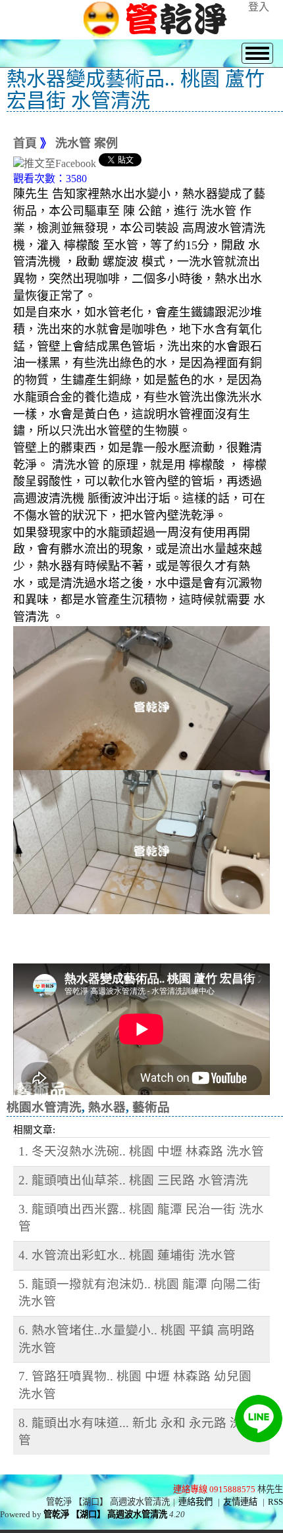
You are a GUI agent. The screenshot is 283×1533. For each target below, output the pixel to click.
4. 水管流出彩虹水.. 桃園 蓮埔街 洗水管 (127, 1255)
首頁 (25, 143)
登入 (258, 6)
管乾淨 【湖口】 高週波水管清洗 (105, 1514)
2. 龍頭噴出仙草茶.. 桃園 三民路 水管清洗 (133, 1180)
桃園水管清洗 (44, 1107)
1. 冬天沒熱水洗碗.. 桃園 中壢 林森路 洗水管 (141, 1151)
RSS (275, 1502)
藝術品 (151, 1107)
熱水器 (107, 1107)
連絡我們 (195, 1502)
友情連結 (240, 1502)
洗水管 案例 (86, 143)
